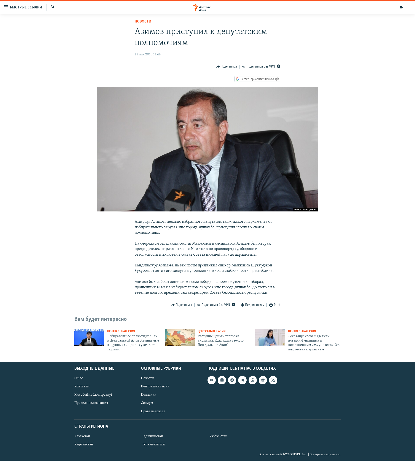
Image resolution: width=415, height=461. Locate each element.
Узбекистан (218, 436)
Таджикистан (152, 436)
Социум (147, 403)
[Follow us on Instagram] (222, 380)
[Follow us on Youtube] (212, 380)
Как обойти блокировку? (93, 395)
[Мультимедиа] (401, 7)
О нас (78, 378)
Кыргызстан (83, 444)
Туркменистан (153, 444)
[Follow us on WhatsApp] (253, 380)
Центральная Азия (121, 331)
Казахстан (82, 436)
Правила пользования (91, 403)
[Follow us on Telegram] (242, 380)
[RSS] (273, 380)
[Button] (226, 66)
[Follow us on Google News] (263, 380)
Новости (143, 22)
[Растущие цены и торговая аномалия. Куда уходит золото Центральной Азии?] (180, 337)
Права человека (153, 411)
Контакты (81, 386)
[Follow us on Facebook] (232, 380)
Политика (148, 395)
